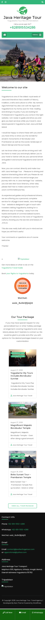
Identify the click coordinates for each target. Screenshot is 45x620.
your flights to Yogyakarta (17, 273)
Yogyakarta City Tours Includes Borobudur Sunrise (22, 376)
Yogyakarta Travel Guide (12, 268)
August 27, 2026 (17, 370)
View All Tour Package (23, 506)
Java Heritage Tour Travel (22, 396)
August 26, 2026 (17, 472)
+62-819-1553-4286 (16, 524)
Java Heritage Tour (23, 17)
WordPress (37, 603)
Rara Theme (18, 603)
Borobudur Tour (18, 353)
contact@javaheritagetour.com (20, 549)
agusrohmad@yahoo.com (15, 552)
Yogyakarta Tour (18, 356)
